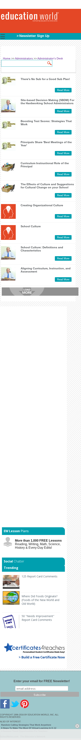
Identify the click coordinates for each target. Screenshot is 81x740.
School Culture (31, 226)
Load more (40, 291)
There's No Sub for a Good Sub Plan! (45, 79)
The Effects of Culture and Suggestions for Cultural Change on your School (47, 186)
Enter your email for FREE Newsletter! (42, 681)
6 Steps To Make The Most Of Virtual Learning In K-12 (28, 728)
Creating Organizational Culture (42, 205)
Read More (63, 90)
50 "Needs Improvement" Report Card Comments (38, 618)
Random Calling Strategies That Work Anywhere (26, 725)
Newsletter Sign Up (34, 36)
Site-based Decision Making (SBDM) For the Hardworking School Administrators (47, 101)
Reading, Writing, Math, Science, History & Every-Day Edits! (38, 544)
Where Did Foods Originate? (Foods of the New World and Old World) (40, 600)
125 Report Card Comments (39, 576)
